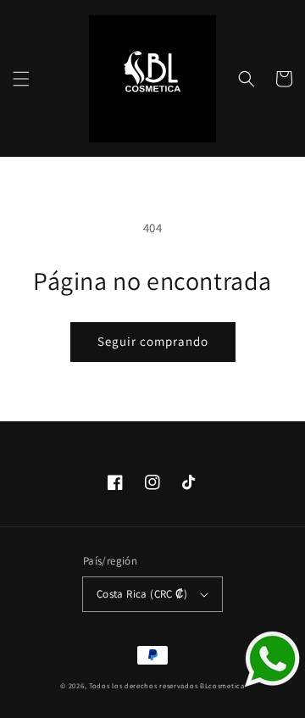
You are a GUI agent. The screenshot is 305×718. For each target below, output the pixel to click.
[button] (21, 78)
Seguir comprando (152, 341)
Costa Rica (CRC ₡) (142, 594)
